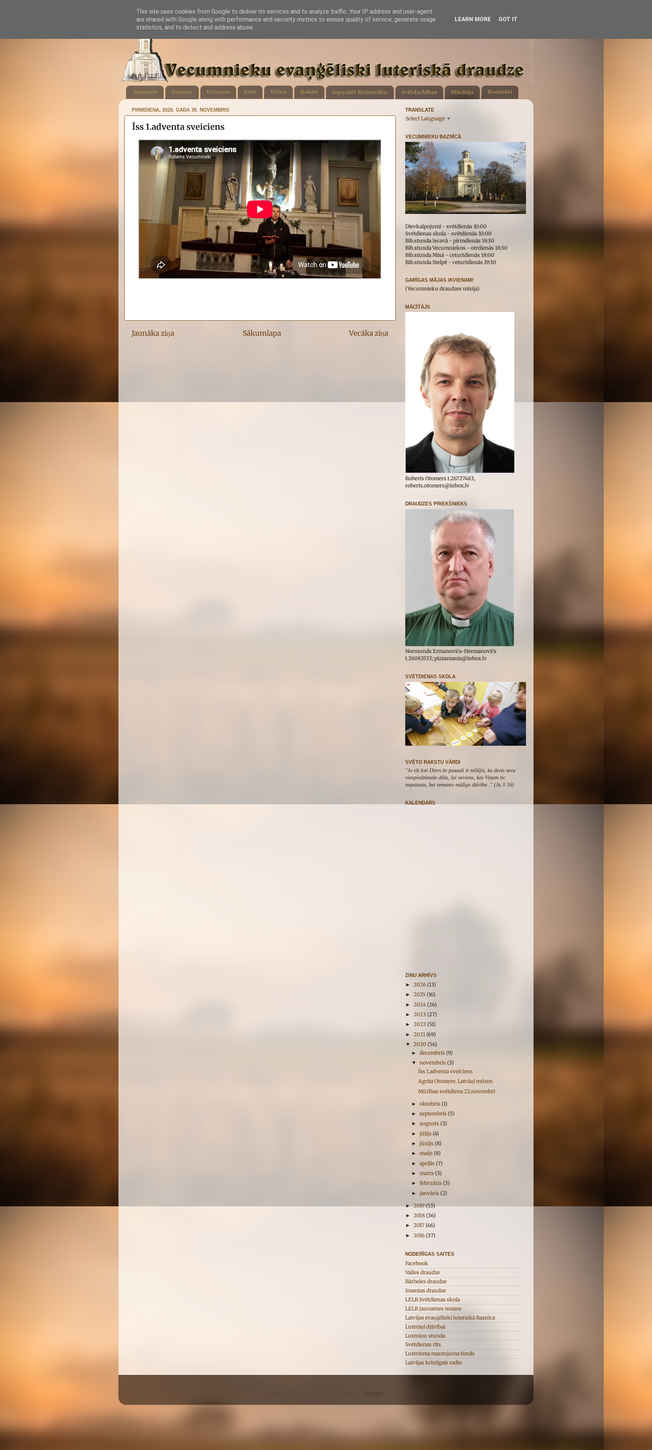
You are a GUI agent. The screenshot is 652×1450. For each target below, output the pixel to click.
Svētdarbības (419, 92)
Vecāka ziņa (368, 333)
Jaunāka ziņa (153, 333)
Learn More (473, 19)
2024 (420, 1004)
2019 (420, 1206)
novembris (433, 1063)
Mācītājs (462, 92)
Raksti (309, 92)
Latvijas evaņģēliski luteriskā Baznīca (450, 1318)
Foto (250, 92)
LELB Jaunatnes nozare (433, 1309)
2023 (420, 1014)
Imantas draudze (425, 1290)
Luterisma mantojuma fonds (440, 1353)
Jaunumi (145, 92)
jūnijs (427, 1143)
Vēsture (181, 92)
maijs (427, 1153)
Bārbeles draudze (426, 1281)
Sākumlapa (262, 333)
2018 (420, 1215)
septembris (434, 1114)
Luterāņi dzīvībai (425, 1327)
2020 (420, 1044)
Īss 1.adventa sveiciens (445, 1071)
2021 (420, 1034)
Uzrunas (218, 92)
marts (427, 1173)
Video (278, 92)
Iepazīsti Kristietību (360, 92)
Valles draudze (422, 1272)
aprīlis (428, 1163)
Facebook (416, 1263)
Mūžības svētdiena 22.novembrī (456, 1091)
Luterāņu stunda (425, 1336)
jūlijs (426, 1134)
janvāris (430, 1193)
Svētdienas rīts (423, 1344)
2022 (420, 1024)
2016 (420, 1235)
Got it (508, 19)
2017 (420, 1225)
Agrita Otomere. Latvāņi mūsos (455, 1081)
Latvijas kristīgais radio (433, 1362)
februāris (431, 1183)
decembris (433, 1053)
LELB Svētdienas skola (432, 1299)
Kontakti (499, 92)
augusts (430, 1123)
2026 (420, 985)
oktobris (430, 1104)
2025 (420, 994)
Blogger (373, 1393)
